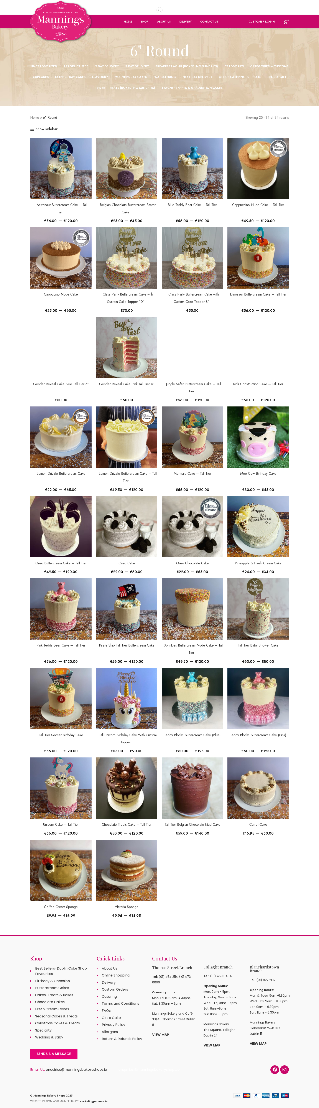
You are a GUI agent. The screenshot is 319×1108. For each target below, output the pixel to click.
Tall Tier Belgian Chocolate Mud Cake (192, 824)
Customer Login (262, 21)
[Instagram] (284, 1069)
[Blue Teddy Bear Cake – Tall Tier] (192, 168)
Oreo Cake (126, 563)
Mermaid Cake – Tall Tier (192, 473)
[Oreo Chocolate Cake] (192, 526)
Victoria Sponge (126, 906)
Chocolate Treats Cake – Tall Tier (126, 824)
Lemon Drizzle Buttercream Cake (61, 473)
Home (34, 117)
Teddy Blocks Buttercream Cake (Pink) (258, 735)
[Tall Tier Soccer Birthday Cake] (61, 698)
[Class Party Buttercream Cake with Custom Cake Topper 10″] (126, 258)
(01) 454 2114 (168, 977)
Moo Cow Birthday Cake (258, 473)
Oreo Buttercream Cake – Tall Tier (61, 563)
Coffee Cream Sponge (61, 906)
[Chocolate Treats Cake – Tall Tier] (126, 788)
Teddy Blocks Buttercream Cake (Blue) (192, 735)
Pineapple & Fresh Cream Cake (258, 563)
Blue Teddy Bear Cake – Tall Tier (192, 204)
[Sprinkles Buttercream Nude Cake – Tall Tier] (192, 609)
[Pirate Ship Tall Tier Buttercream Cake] (126, 609)
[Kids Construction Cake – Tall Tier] (258, 347)
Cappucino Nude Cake (61, 294)
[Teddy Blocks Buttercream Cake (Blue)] (192, 698)
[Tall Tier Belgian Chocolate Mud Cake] (192, 788)
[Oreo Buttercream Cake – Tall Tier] (61, 526)
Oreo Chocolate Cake (192, 563)
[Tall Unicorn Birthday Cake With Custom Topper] (126, 698)
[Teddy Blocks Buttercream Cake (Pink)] (258, 698)
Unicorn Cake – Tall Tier (61, 824)
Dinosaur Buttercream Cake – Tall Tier (258, 294)
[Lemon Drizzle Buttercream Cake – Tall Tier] (126, 437)
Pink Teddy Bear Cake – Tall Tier (60, 645)
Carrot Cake (258, 824)
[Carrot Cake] (258, 788)
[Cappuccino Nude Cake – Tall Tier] (258, 168)
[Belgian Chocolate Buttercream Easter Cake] (126, 168)
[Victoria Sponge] (126, 870)
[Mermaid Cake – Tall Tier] (192, 437)
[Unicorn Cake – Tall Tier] (61, 788)
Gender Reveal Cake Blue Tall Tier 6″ (61, 384)
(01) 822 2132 (265, 980)
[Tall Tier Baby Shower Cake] (258, 609)
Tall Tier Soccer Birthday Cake (61, 735)
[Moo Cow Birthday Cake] (258, 437)
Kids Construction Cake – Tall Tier (258, 384)
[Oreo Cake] (126, 526)
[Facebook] (274, 1069)
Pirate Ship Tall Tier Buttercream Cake (127, 645)
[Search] (159, 10)
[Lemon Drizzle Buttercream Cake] (61, 437)
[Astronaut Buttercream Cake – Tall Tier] (61, 168)
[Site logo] (60, 28)
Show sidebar (47, 129)
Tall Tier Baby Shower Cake (258, 645)
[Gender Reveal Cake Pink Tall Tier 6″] (126, 347)
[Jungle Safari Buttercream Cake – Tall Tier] (192, 347)
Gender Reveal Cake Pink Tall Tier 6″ (126, 384)
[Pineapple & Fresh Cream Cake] (258, 526)
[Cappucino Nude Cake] (61, 258)
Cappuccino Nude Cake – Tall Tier (258, 204)
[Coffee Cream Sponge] (61, 870)
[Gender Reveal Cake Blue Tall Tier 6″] (61, 347)
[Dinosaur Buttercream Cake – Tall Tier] (258, 258)
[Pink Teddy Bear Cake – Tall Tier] (61, 609)
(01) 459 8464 (221, 976)
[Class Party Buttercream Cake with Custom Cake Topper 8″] (192, 258)
